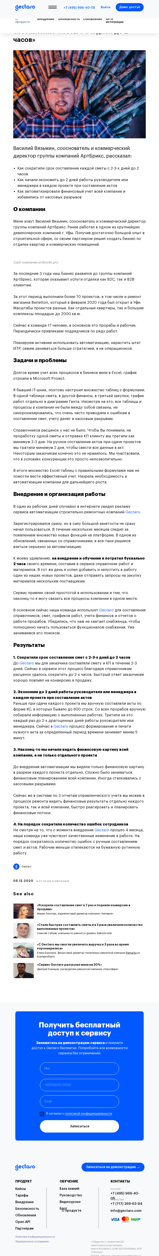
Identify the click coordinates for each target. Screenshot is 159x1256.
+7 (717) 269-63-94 (126, 1203)
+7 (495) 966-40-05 (79, 7)
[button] (130, 7)
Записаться (79, 1126)
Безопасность (27, 1208)
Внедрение (24, 1202)
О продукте (71, 1210)
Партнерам (24, 1228)
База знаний (69, 1188)
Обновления (25, 1215)
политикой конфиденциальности (88, 1113)
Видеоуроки (70, 1202)
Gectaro (132, 512)
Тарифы (21, 1195)
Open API (22, 1222)
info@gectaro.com (126, 1210)
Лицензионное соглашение (32, 1241)
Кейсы (20, 1189)
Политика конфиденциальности (35, 1237)
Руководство (71, 1195)
